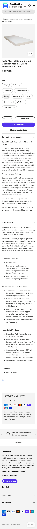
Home (3, 18)
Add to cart (25, 119)
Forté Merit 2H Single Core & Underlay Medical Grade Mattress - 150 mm (17, 20)
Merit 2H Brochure (12, 372)
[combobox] (18, 12)
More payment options (18, 130)
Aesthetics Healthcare (13, 524)
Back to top (18, 442)
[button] (29, 5)
